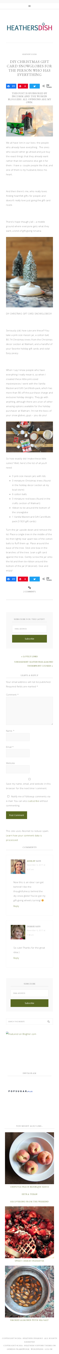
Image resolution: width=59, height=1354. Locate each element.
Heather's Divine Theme (38, 1345)
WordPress (37, 1349)
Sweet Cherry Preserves (29, 1261)
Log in (48, 1349)
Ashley (31, 860)
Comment (12, 694)
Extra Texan (29, 1194)
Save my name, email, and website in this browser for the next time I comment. (28, 786)
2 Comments (29, 591)
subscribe (33, 800)
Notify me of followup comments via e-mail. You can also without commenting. (28, 801)
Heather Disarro (33, 1338)
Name (10, 730)
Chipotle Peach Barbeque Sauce (29, 1187)
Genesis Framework (18, 1349)
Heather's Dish (29, 28)
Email (10, 746)
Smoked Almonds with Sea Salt (29, 1320)
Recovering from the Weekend (29, 1201)
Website (10, 763)
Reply (16, 906)
